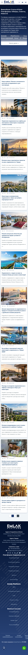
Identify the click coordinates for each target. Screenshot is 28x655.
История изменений (14, 611)
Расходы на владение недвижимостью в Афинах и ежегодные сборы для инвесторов (13, 387)
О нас (14, 595)
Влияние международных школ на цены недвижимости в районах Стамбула (13, 426)
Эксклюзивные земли (14, 558)
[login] (25, 2)
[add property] (19, 2)
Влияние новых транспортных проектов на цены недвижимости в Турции (13, 161)
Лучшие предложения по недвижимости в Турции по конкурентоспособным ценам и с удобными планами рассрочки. (14, 310)
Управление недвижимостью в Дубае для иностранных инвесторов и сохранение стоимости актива (14, 122)
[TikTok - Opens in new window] (17, 553)
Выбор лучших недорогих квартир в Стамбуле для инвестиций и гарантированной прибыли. (12, 462)
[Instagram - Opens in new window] (10, 553)
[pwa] (22, 2)
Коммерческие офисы (14, 571)
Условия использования (18, 636)
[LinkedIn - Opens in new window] (15, 553)
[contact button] (4, 648)
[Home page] (14, 526)
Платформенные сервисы (14, 591)
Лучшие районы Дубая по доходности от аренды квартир (13, 501)
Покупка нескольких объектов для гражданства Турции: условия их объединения (12, 235)
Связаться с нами (14, 600)
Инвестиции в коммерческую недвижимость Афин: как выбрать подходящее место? (12, 197)
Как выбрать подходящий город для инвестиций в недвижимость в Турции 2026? (13, 350)
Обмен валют (14, 604)
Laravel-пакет (14, 620)
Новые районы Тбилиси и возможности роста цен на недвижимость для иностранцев (13, 83)
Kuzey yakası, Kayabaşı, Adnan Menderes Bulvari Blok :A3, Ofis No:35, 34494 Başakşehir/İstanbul (14, 542)
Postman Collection (14, 616)
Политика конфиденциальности (8, 636)
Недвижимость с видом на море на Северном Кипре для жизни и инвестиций (14, 274)
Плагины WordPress (14, 625)
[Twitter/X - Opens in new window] (12, 553)
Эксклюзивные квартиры (14, 562)
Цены (14, 587)
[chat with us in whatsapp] (24, 648)
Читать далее (13, 43)
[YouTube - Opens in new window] (20, 553)
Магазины (14, 575)
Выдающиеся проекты (14, 566)
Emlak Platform (18, 642)
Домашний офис (14, 579)
